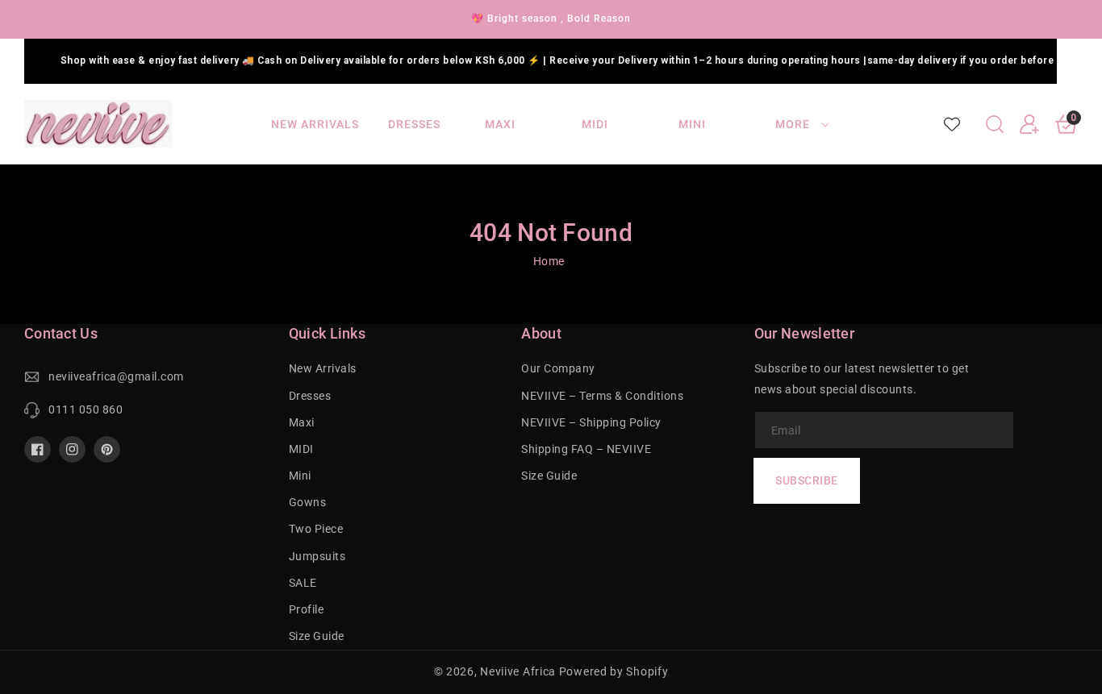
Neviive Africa (518, 671)
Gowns (308, 502)
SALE (303, 582)
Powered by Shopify (614, 671)
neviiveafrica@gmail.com (116, 376)
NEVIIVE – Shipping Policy (591, 422)
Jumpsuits (317, 556)
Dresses (310, 395)
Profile (306, 609)
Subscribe (806, 480)
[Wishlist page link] (952, 124)
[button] (995, 124)
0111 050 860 (85, 409)
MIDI (301, 449)
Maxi (302, 422)
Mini (300, 475)
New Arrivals (323, 368)
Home (549, 261)
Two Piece (316, 528)
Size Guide (316, 636)
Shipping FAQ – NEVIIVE (586, 449)
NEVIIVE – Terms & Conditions (602, 395)
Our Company (558, 368)
